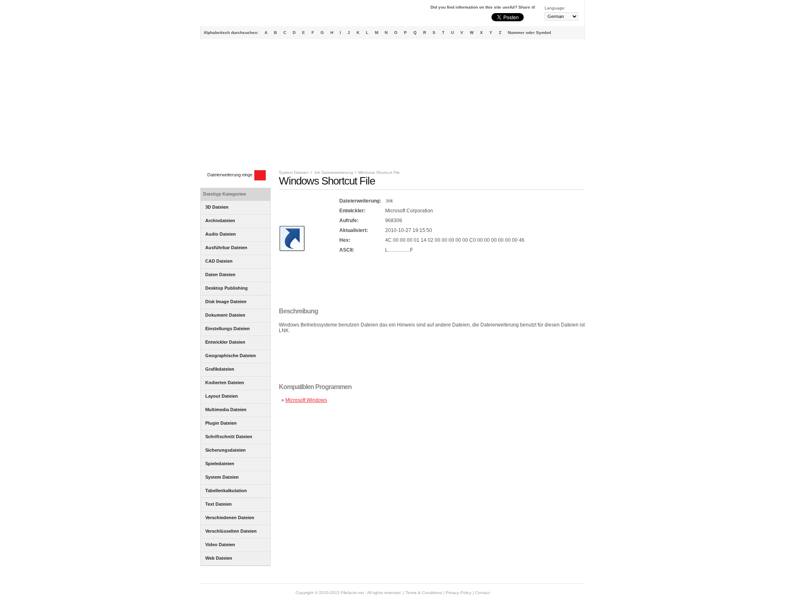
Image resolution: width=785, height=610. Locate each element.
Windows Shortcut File (379, 172)
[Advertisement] (392, 104)
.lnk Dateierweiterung (333, 172)
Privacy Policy (458, 592)
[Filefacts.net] (241, 15)
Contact (482, 592)
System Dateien (294, 172)
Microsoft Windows (306, 400)
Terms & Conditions (424, 592)
